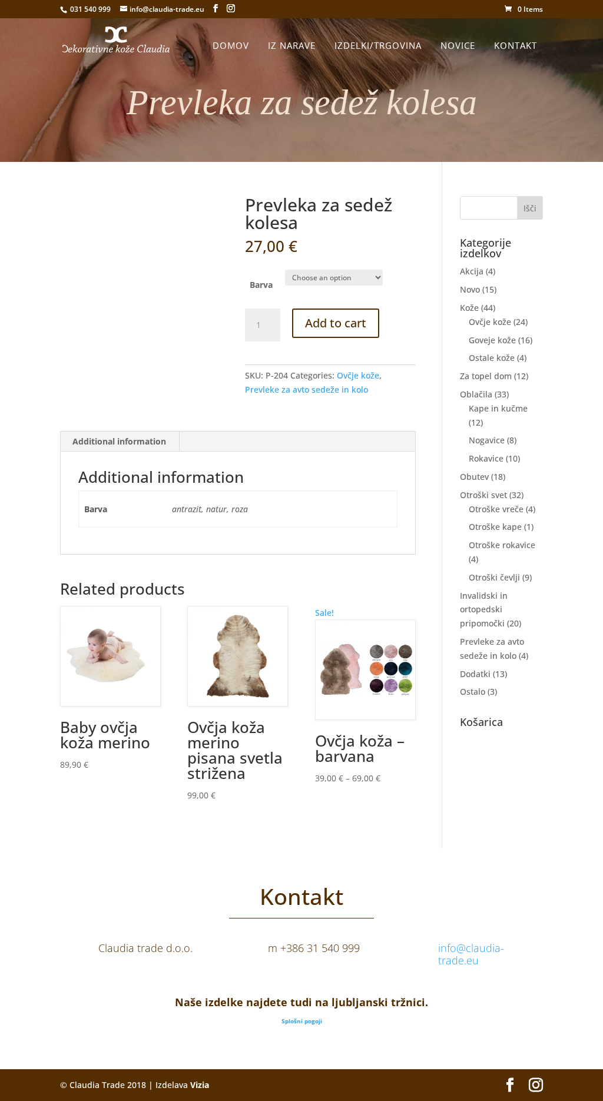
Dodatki (475, 673)
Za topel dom (486, 376)
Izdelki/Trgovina (378, 45)
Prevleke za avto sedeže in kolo (306, 389)
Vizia (199, 1084)
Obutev (474, 476)
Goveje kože (492, 340)
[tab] (119, 442)
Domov (231, 45)
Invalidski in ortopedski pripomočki (484, 609)
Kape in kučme (498, 408)
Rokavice (486, 458)
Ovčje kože (358, 375)
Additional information (119, 441)
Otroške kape (495, 526)
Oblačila (476, 394)
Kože (469, 307)
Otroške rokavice (502, 544)
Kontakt (515, 45)
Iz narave (292, 45)
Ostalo (472, 691)
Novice (457, 45)
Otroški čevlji (494, 577)
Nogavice (487, 440)
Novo (470, 289)
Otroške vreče (496, 509)
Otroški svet (483, 494)
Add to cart (335, 323)
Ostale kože (492, 357)
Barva (261, 284)
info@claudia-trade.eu (471, 954)
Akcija (471, 271)
